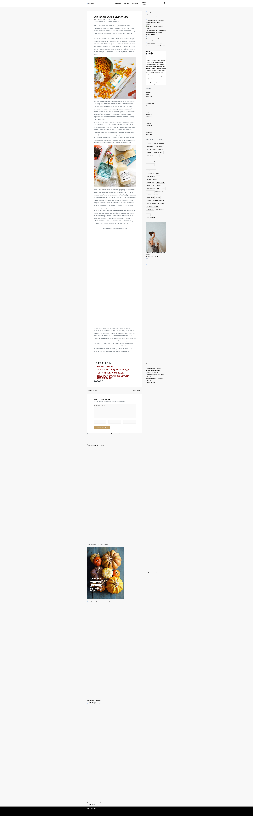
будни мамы (150, 155)
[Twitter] (99, 381)
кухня (147, 112)
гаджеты (158, 164)
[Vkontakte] (94, 381)
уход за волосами (151, 217)
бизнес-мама (149, 96)
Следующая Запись (137, 390)
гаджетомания (150, 164)
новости (148, 121)
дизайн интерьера (151, 170)
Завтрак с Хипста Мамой (158, 143)
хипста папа (149, 134)
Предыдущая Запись (92, 390)
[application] (120, 3)
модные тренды (159, 191)
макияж (163, 188)
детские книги (159, 167)
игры (158, 176)
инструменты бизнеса (152, 179)
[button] (165, 3)
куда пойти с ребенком (153, 188)
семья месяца (160, 212)
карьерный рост (160, 182)
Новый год (150, 146)
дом (147, 101)
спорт (147, 130)
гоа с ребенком (150, 167)
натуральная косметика (152, 194)
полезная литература (158, 200)
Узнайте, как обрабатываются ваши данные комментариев (124, 433)
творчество (154, 214)
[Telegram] (100, 381)
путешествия (149, 125)
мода (147, 118)
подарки (149, 200)
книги (147, 107)
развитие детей (149, 127)
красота (95, 19)
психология (148, 123)
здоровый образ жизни (153, 173)
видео (157, 155)
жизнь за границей (150, 103)
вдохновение (117, 3)
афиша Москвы (158, 152)
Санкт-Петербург (159, 146)
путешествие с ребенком (152, 206)
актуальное (148, 92)
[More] (102, 381)
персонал (158, 197)
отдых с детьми (150, 197)
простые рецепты (151, 203)
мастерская (149, 114)
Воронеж (149, 143)
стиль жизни (126, 3)
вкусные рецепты (151, 158)
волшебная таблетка (152, 161)
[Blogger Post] (97, 381)
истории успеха (150, 182)
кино (147, 105)
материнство (135, 3)
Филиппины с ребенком (151, 149)
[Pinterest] (96, 381)
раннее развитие (160, 209)
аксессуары (160, 149)
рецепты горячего (151, 212)
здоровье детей (151, 176)
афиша (147, 94)
